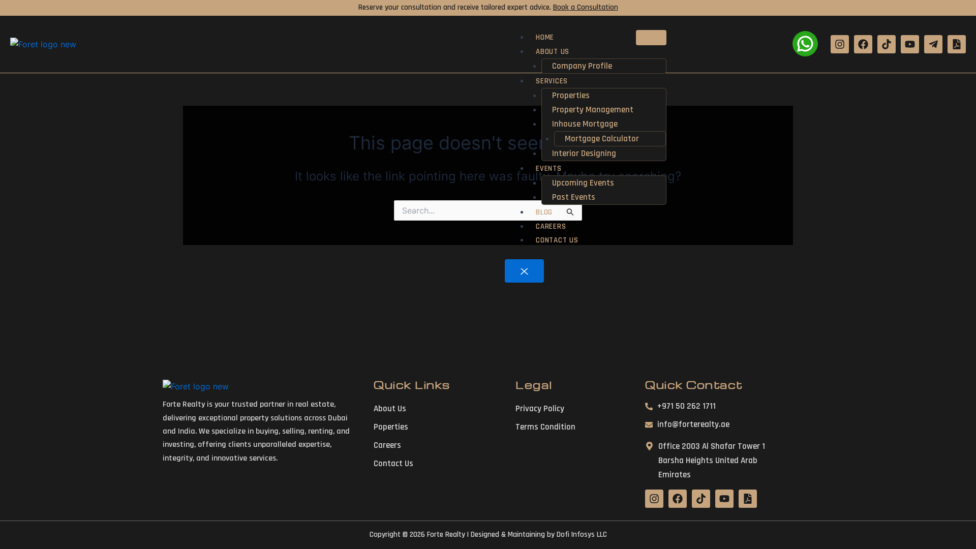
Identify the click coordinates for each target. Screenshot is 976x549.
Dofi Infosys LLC (582, 534)
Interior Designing (584, 153)
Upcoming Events (583, 183)
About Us (552, 51)
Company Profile (582, 66)
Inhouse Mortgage (585, 124)
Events (548, 168)
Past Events (573, 197)
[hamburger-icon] (651, 37)
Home (545, 37)
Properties (571, 95)
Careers (551, 226)
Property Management (592, 109)
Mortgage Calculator (602, 138)
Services (552, 81)
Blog (544, 212)
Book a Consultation (585, 7)
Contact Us (557, 240)
